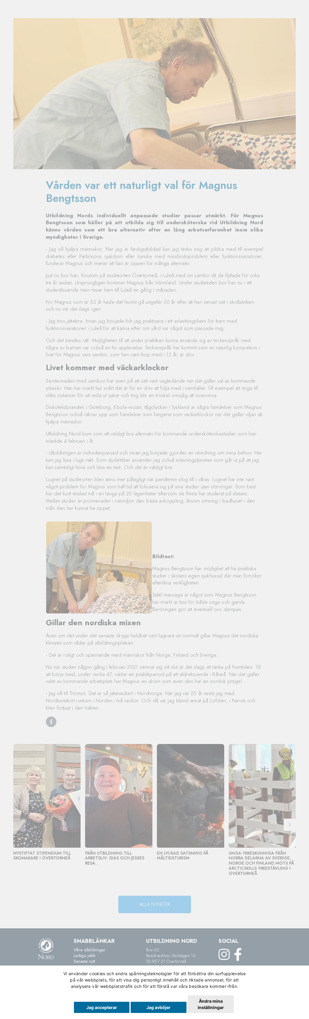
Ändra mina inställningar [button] (211, 1004)
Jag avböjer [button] (158, 1007)
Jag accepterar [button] (101, 1007)
